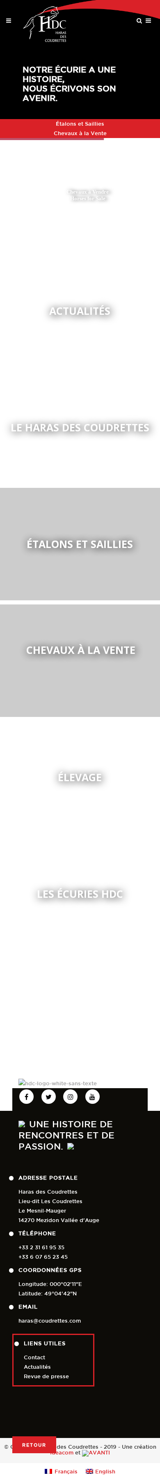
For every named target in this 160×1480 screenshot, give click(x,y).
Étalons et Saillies (80, 124)
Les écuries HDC (80, 893)
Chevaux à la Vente (80, 133)
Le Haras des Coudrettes (80, 427)
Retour (34, 1444)
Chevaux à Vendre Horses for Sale (87, 195)
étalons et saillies (80, 544)
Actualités (79, 310)
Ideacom (61, 1453)
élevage (80, 777)
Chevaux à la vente (80, 650)
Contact (34, 1357)
